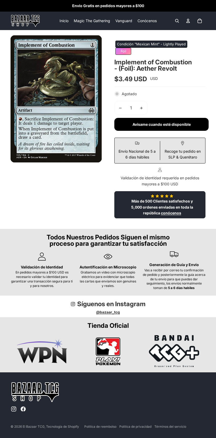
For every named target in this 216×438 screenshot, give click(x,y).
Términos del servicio (170, 427)
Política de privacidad (135, 427)
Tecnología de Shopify (62, 427)
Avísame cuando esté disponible (161, 124)
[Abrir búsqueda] (177, 21)
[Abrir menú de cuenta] (188, 21)
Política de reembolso (100, 427)
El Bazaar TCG (34, 427)
